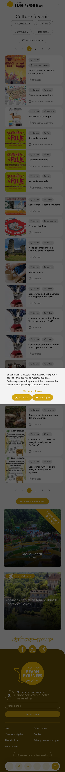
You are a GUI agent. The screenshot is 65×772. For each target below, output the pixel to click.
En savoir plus (34, 391)
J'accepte (45, 397)
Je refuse (23, 397)
